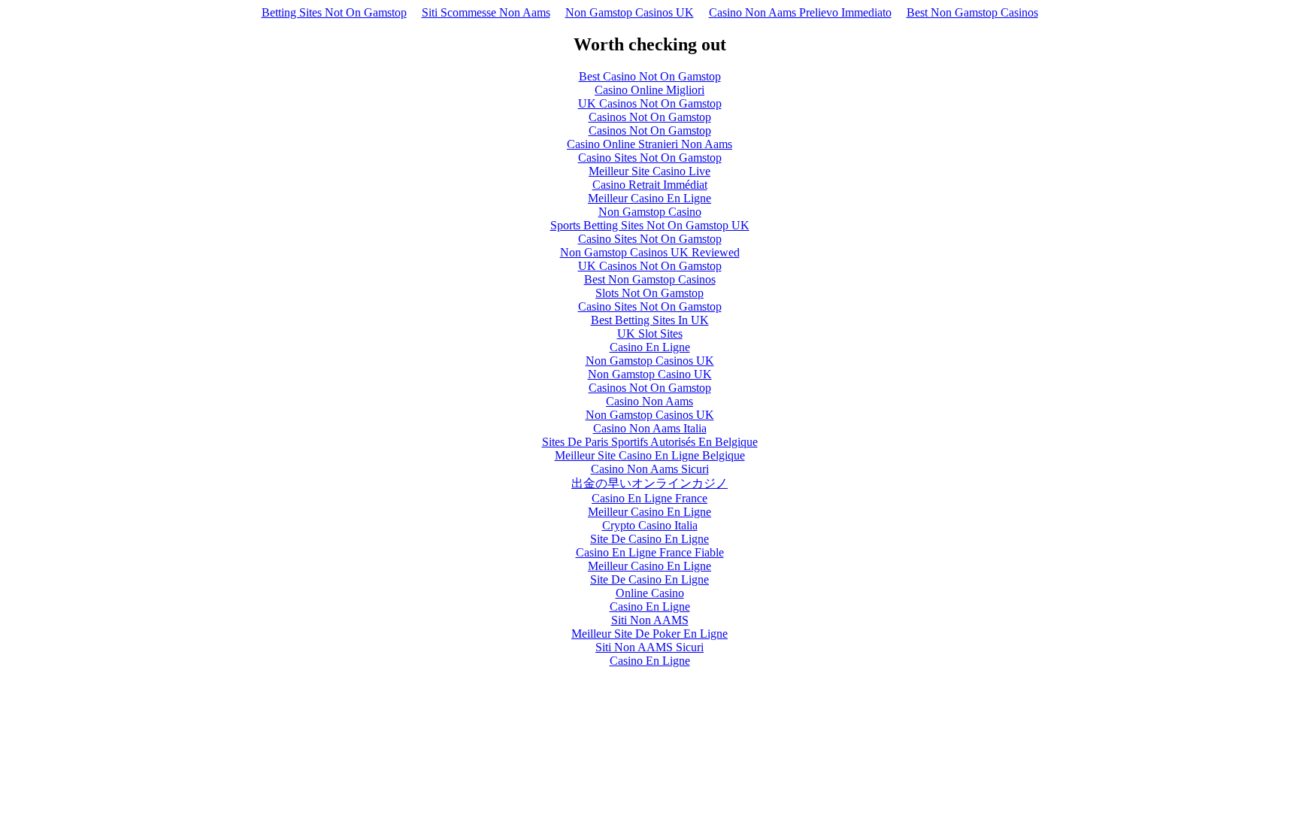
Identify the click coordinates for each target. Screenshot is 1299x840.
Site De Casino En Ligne (649, 538)
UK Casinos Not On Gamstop (650, 103)
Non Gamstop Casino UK (650, 374)
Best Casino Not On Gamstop (650, 76)
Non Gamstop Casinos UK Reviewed (650, 252)
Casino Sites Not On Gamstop (650, 157)
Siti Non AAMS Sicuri (649, 647)
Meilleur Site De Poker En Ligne (649, 633)
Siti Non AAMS (650, 620)
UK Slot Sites (650, 333)
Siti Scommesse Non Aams (486, 12)
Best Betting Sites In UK (650, 320)
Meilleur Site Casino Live (649, 171)
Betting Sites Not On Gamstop (334, 12)
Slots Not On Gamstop (649, 293)
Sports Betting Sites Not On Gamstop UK (649, 225)
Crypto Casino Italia (650, 525)
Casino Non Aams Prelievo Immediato (800, 12)
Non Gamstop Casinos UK (629, 12)
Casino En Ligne (650, 347)
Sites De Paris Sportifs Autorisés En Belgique (650, 441)
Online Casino (650, 593)
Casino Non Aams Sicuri (650, 468)
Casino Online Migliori (649, 89)
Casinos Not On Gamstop (650, 117)
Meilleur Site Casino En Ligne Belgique (650, 455)
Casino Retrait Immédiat (649, 184)
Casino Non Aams (649, 401)
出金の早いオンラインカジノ (649, 483)
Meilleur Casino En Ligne (649, 198)
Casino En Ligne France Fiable (650, 552)
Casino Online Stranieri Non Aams (649, 144)
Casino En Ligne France (649, 498)
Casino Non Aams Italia (650, 428)
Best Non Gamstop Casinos (972, 12)
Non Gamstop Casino (649, 211)
